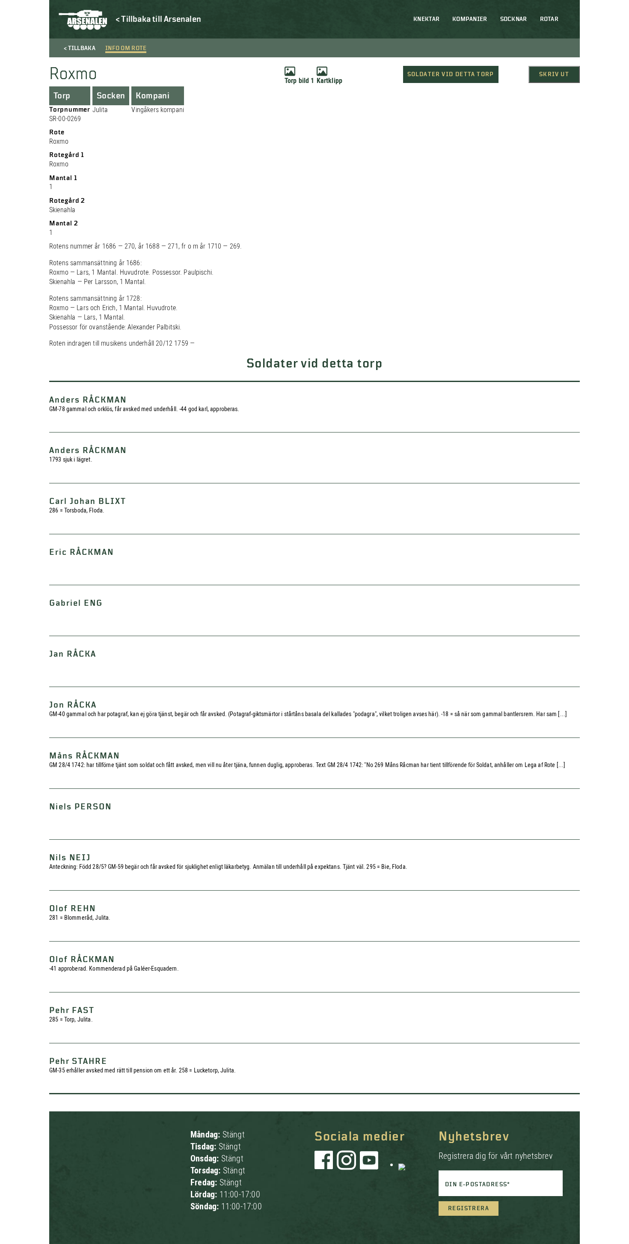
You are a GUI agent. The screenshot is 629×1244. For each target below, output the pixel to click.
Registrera (468, 1208)
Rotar (549, 19)
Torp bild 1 (299, 81)
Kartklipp (329, 81)
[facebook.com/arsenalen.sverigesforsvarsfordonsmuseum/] (325, 1164)
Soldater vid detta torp (450, 74)
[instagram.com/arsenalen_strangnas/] (346, 1164)
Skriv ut (554, 74)
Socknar (513, 19)
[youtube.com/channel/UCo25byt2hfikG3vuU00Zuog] (369, 1164)
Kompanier (469, 19)
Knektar (426, 19)
